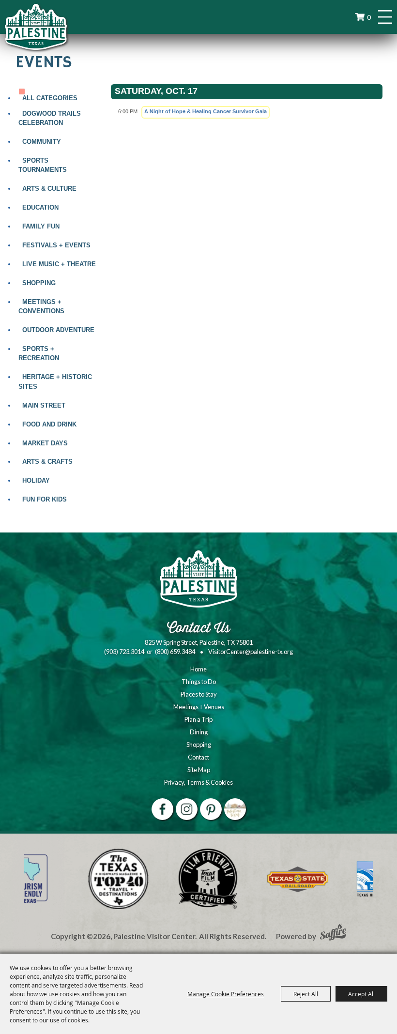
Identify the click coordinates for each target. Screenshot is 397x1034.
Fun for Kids (44, 499)
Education (40, 207)
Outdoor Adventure (58, 330)
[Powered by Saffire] (333, 933)
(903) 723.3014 (124, 651)
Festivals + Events (56, 245)
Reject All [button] (305, 994)
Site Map (198, 770)
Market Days (45, 443)
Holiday (36, 480)
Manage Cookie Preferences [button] (225, 994)
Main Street (43, 405)
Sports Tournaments (42, 165)
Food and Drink (49, 424)
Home (198, 669)
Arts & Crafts (47, 461)
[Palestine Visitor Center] (36, 26)
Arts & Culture (49, 188)
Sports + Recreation (38, 353)
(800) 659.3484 (175, 651)
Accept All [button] (361, 994)
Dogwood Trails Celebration (49, 118)
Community (41, 141)
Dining (199, 732)
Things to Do (199, 681)
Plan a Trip (198, 719)
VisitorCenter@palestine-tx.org (250, 651)
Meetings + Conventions (41, 306)
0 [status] (369, 17)
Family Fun (41, 226)
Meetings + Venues (198, 707)
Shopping (39, 283)
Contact (198, 757)
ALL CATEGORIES (49, 98)
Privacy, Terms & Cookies (198, 782)
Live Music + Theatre (59, 264)
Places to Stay (199, 694)
